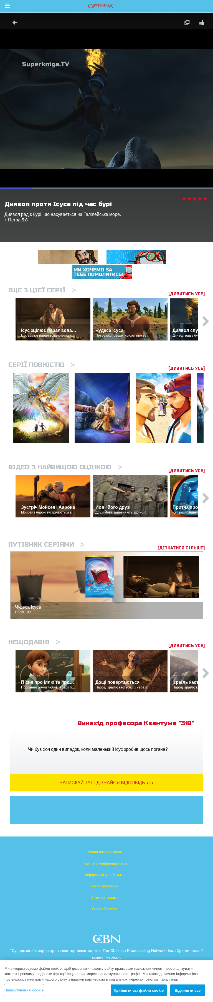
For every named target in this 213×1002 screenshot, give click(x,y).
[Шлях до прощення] (166, 408)
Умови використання (105, 851)
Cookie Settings (105, 908)
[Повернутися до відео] (13, 23)
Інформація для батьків (105, 874)
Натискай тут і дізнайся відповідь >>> (106, 782)
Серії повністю (41, 365)
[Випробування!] (105, 408)
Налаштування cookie (24, 990)
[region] (106, 981)
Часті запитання (104, 886)
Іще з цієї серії (42, 290)
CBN (107, 940)
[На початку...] (44, 408)
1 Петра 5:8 (16, 219)
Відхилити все (188, 990)
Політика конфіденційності (105, 863)
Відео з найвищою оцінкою (65, 467)
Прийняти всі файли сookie (139, 990)
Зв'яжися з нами (104, 897)
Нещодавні (34, 642)
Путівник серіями (46, 544)
